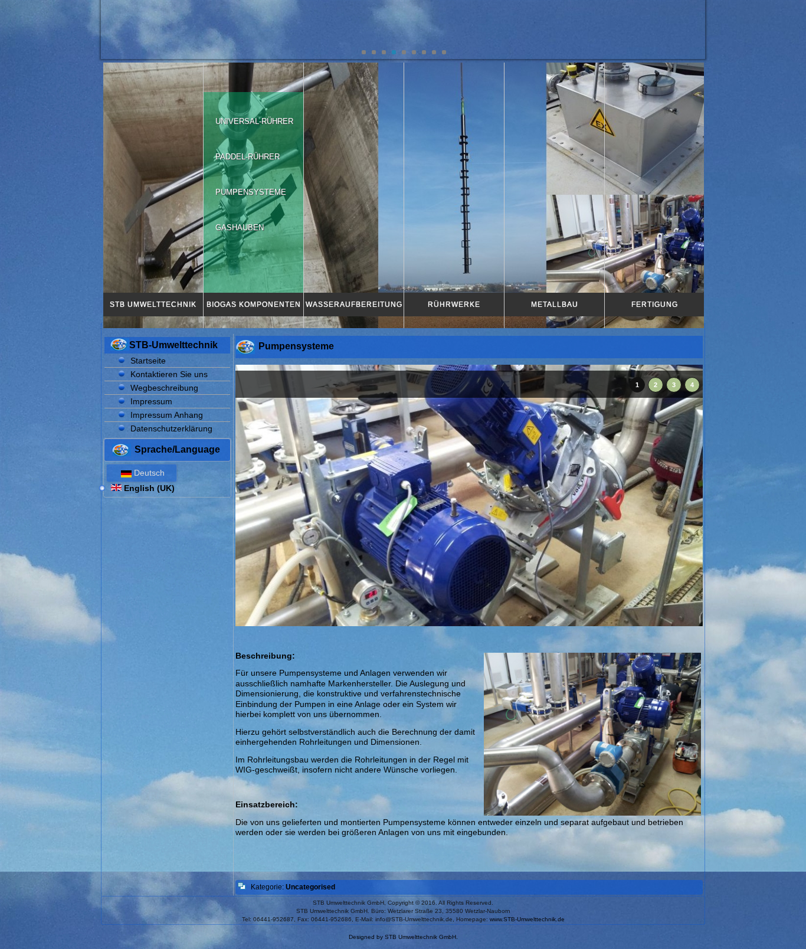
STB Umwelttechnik (153, 304)
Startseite (148, 360)
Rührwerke (454, 304)
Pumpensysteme (250, 192)
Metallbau (554, 304)
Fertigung (654, 304)
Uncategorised (310, 887)
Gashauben (239, 227)
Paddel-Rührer (247, 156)
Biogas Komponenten (254, 304)
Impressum (151, 401)
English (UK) (148, 488)
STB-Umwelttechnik (173, 345)
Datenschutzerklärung (171, 428)
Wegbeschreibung (164, 387)
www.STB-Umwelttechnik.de (527, 919)
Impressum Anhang (166, 415)
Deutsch (148, 472)
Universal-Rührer (254, 121)
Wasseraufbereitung (354, 304)
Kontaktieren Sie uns (169, 374)
